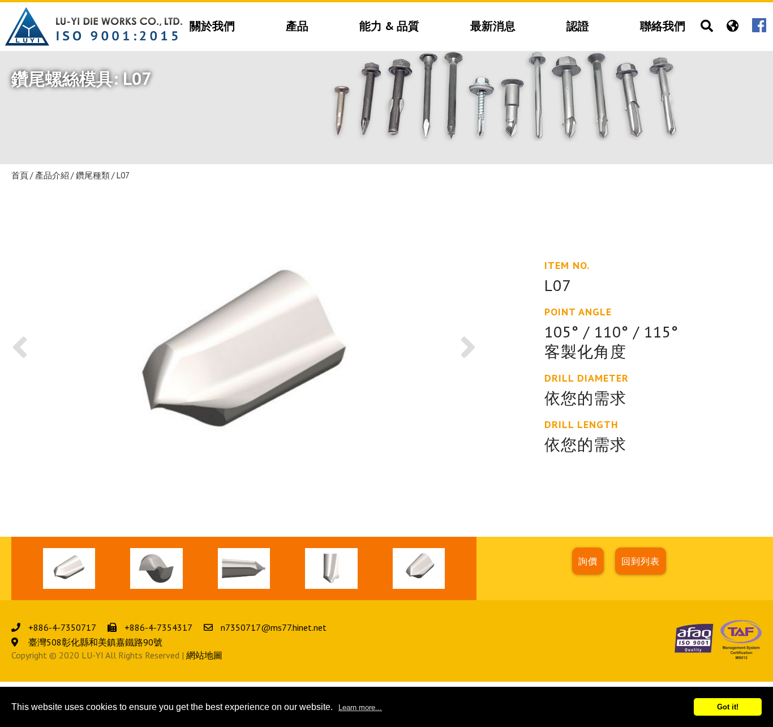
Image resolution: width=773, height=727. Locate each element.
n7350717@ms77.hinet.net (274, 627)
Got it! (727, 707)
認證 (577, 26)
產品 (297, 26)
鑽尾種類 (93, 176)
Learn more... (360, 707)
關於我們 (212, 26)
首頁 (19, 176)
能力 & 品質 (389, 26)
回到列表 (640, 561)
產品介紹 (52, 176)
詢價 (588, 561)
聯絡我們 (662, 26)
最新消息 (493, 26)
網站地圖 (204, 655)
